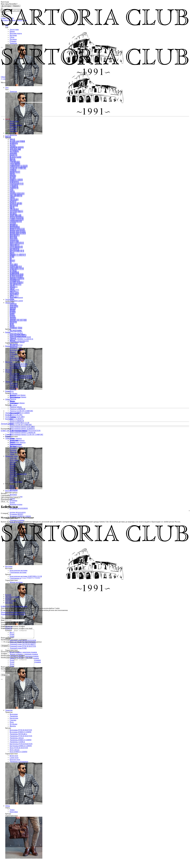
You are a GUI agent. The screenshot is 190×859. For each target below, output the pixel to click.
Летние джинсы (16, 438)
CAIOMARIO (15, 163)
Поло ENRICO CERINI (18, 752)
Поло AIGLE (14, 750)
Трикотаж (13, 43)
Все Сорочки (14, 374)
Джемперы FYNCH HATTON (21, 736)
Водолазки (14, 714)
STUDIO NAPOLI (16, 283)
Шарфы (12, 310)
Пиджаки (13, 39)
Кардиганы (14, 718)
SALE (7, 119)
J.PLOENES (14, 210)
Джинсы (13, 399)
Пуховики (13, 500)
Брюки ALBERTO (16, 419)
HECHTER (14, 206)
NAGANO (14, 239)
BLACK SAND (15, 157)
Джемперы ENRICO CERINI (20, 740)
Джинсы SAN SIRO (17, 417)
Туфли (12, 810)
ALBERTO (14, 143)
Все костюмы (15, 368)
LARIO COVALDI (17, 220)
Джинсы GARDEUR (17, 409)
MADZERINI (15, 228)
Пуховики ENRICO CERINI (20, 516)
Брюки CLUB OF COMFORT (21, 425)
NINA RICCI (14, 245)
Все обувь (13, 405)
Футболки (13, 724)
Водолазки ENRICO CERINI (20, 732)
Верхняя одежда (16, 33)
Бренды (8, 137)
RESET (12, 260)
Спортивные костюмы (18, 366)
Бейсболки (14, 490)
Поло (12, 722)
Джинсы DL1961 (16, 415)
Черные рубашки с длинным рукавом (24, 654)
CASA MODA (15, 164)
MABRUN (14, 226)
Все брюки (14, 344)
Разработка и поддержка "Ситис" (13, 614)
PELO (12, 253)
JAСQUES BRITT (16, 212)
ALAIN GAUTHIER (17, 141)
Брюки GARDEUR (17, 421)
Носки (12, 326)
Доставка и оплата (12, 413)
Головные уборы (16, 327)
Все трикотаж (15, 397)
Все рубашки (14, 380)
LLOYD (13, 224)
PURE (12, 257)
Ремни (12, 314)
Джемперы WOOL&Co (18, 734)
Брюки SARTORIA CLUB (19, 423)
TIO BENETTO (15, 285)
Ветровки (13, 494)
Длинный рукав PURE (18, 648)
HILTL (12, 208)
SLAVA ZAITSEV (16, 277)
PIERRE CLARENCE (18, 254)
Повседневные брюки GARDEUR (22, 432)
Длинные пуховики (17, 520)
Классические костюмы (18, 364)
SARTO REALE (16, 267)
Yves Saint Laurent (16, 301)
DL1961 (13, 178)
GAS (11, 190)
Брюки (12, 31)
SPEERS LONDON (17, 279)
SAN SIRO (14, 264)
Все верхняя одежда (17, 360)
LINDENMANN (16, 222)
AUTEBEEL (14, 151)
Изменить (16, 6)
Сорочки (13, 720)
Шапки (12, 488)
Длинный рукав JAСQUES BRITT (23, 644)
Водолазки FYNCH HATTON (21, 730)
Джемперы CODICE (17, 742)
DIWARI (13, 176)
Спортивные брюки (17, 342)
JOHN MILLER (15, 216)
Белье (12, 324)
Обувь (12, 37)
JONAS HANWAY (17, 218)
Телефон (4, 624)
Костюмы (13, 35)
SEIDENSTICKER (17, 275)
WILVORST (14, 295)
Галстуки (13, 305)
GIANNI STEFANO (17, 193)
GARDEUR (14, 188)
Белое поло (14, 756)
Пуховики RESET (16, 514)
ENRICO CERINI (16, 179)
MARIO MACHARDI (18, 234)
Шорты (12, 340)
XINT (12, 299)
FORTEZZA (14, 182)
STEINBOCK (15, 281)
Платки (12, 316)
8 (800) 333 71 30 (7, 431)
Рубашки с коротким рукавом (21, 378)
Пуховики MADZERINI (19, 508)
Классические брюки (18, 395)
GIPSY (12, 198)
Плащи (12, 498)
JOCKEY (13, 214)
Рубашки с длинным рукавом (21, 376)
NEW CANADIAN (17, 243)
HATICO (13, 202)
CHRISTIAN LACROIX (19, 166)
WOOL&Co (14, 297)
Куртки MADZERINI (18, 512)
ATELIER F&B (15, 149)
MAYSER (13, 237)
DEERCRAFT (15, 172)
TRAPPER (14, 287)
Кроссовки (14, 812)
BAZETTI (13, 155)
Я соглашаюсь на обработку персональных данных (22, 642)
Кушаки (13, 312)
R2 (11, 259)
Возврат (8, 415)
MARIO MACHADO (17, 232)
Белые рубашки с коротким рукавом (23, 652)
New (7, 133)
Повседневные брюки (18, 336)
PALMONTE (14, 249)
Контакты (9, 419)
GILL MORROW (16, 196)
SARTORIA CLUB (17, 269)
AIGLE (12, 139)
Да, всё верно (6, 6)
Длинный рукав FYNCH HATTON (23, 646)
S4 (11, 263)
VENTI (12, 291)
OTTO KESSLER (16, 247)
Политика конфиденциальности (13, 612)
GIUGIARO (14, 200)
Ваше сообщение (7, 638)
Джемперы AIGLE (17, 738)
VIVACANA (14, 293)
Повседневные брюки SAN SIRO (22, 427)
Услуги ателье (10, 417)
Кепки (12, 486)
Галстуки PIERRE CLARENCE (21, 339)
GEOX (12, 192)
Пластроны (14, 307)
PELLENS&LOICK (17, 251)
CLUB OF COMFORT (18, 168)
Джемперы (14, 716)
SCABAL (13, 271)
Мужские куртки (16, 350)
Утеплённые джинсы (18, 442)
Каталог (8, 595)
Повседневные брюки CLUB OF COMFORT (26, 434)
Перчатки (13, 322)
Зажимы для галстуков (18, 319)
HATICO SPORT (16, 204)
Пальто (12, 502)
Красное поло (15, 759)
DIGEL (12, 174)
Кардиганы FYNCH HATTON (21, 744)
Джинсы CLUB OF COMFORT (21, 411)
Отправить (5, 646)
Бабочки (13, 308)
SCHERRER (14, 273)
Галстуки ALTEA (16, 333)
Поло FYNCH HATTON (19, 748)
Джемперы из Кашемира (19, 761)
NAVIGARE (14, 241)
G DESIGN (14, 186)
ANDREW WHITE (17, 147)
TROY (12, 289)
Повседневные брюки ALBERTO (22, 429)
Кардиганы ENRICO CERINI (21, 746)
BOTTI (12, 159)
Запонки (13, 318)
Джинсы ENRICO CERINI (20, 413)
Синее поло (14, 758)
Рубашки (13, 41)
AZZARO (13, 153)
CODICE (13, 170)
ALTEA (13, 145)
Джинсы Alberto (16, 407)
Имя (2, 620)
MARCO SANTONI (17, 230)
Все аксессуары (15, 330)
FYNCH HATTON (17, 184)
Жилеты (13, 726)
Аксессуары (14, 29)
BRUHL (13, 161)
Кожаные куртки (16, 504)
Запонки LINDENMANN (19, 341)
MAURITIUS (15, 236)
